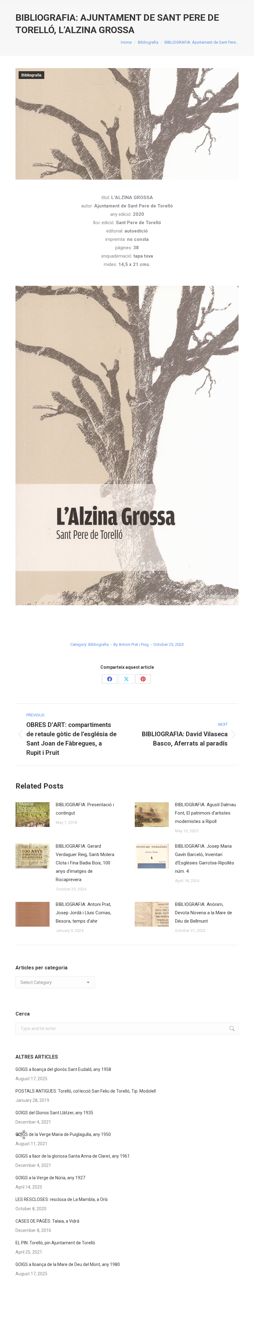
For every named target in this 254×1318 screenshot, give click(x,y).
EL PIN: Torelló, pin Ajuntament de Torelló (55, 1242)
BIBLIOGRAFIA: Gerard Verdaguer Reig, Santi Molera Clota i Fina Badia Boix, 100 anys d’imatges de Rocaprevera (85, 862)
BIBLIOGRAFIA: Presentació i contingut (85, 809)
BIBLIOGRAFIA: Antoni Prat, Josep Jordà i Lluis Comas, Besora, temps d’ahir (83, 913)
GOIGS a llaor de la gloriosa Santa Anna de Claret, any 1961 (72, 1156)
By (131, 644)
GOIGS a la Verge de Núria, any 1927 (50, 1177)
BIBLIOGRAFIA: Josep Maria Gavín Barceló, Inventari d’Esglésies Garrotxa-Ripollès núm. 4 (204, 858)
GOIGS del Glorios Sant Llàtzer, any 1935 (54, 1112)
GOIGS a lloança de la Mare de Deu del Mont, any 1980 (67, 1264)
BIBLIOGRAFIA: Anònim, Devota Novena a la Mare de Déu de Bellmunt (203, 913)
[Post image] (32, 814)
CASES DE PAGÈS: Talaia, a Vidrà (47, 1221)
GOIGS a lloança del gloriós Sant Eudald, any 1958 (63, 1069)
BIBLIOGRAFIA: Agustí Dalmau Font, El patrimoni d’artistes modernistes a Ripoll (205, 813)
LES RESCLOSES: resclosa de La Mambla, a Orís (61, 1199)
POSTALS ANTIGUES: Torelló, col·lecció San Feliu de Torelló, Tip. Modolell (85, 1091)
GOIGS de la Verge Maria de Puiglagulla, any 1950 (63, 1134)
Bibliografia (31, 75)
